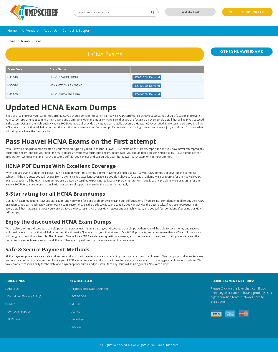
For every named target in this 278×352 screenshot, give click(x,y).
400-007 (76, 327)
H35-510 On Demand (147, 77)
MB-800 (76, 304)
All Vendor (14, 319)
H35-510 (12, 77)
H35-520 (12, 85)
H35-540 (12, 94)
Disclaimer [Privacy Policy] (24, 296)
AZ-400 (75, 311)
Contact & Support (19, 311)
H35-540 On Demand (147, 94)
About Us (13, 289)
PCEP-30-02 (78, 296)
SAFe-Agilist (78, 319)
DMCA (11, 304)
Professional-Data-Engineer (89, 289)
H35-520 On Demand (147, 86)
